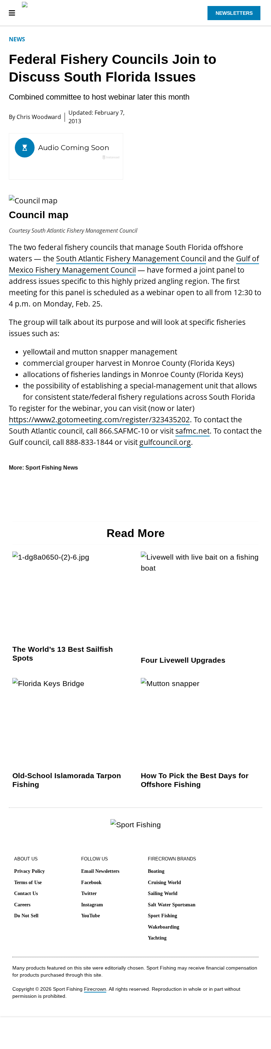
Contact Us (26, 893)
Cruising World (164, 882)
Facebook (91, 882)
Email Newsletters (100, 871)
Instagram (92, 904)
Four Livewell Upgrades (183, 660)
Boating (156, 871)
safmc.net (192, 431)
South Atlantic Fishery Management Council (131, 258)
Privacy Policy (29, 871)
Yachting (157, 938)
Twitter (89, 893)
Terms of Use (28, 882)
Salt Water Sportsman (171, 904)
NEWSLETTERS (234, 13)
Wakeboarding (163, 927)
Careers (22, 904)
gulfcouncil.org (165, 442)
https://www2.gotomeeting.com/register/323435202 (99, 419)
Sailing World (162, 893)
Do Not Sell (26, 915)
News (17, 39)
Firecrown (95, 989)
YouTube (90, 915)
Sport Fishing (162, 915)
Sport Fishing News (51, 468)
